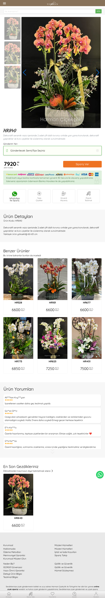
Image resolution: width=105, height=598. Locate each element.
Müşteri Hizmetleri (63, 548)
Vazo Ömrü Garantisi (13, 570)
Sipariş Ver (82, 164)
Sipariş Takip (61, 555)
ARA (98, 11)
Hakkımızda (9, 548)
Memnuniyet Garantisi (14, 555)
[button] (25, 72)
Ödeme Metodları (12, 552)
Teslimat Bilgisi (10, 577)
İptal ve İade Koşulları (65, 552)
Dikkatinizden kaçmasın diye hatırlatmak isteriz (27, 471)
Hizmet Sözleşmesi (64, 570)
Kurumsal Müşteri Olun (14, 558)
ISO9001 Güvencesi (12, 567)
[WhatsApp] (100, 474)
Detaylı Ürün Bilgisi (12, 573)
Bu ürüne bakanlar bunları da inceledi (22, 255)
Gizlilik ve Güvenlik (64, 567)
